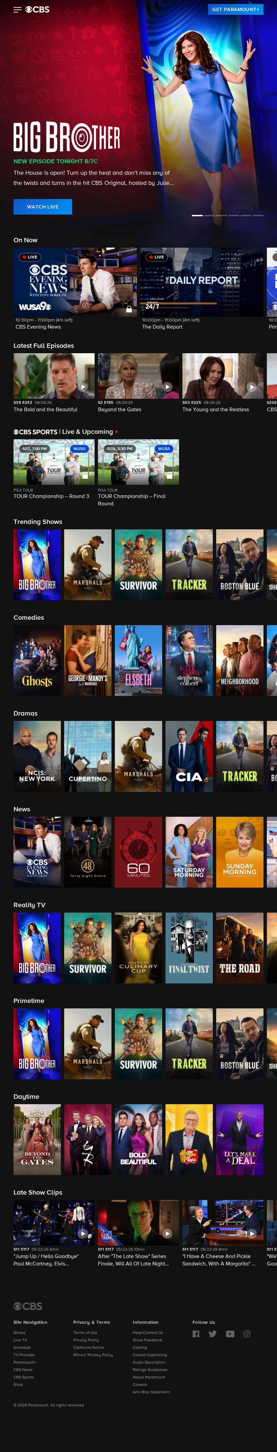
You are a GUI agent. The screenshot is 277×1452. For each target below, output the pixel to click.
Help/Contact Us (148, 1333)
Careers (140, 1385)
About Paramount (149, 1377)
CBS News (23, 1370)
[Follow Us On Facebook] (196, 1334)
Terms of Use (85, 1333)
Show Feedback (147, 1340)
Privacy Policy (86, 1340)
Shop (18, 1385)
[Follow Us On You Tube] (230, 1334)
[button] (17, 10)
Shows (20, 1333)
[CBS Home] (28, 1306)
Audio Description (149, 1363)
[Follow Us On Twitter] (212, 1334)
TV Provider (24, 1355)
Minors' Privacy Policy (93, 1355)
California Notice (88, 1348)
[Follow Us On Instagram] (247, 1334)
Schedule (22, 1348)
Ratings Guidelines (150, 1370)
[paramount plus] (37, 9)
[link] (235, 9)
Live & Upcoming (86, 431)
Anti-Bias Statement (151, 1392)
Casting (140, 1348)
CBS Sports (24, 1377)
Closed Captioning (150, 1355)
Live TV (20, 1340)
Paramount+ (25, 1363)
